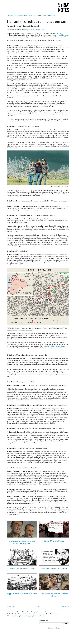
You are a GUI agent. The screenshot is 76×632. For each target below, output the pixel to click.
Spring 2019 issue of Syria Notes (34, 30)
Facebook (23, 616)
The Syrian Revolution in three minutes (54, 594)
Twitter (35, 616)
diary (34, 16)
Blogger (58, 628)
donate (30, 16)
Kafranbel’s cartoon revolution (54, 568)
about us (10, 16)
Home (38, 607)
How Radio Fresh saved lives (22, 568)
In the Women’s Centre (54, 540)
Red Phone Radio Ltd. (21, 614)
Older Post (65, 607)
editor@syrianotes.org (48, 16)
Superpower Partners (43, 612)
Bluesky (17, 616)
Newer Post (10, 607)
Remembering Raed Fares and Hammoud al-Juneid (22, 542)
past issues (17, 16)
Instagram (29, 616)
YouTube (43, 616)
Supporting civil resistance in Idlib (22, 593)
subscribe (24, 16)
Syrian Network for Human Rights (54, 346)
